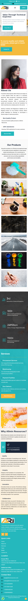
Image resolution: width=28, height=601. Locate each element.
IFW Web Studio (16, 597)
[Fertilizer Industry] (14, 206)
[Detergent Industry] (14, 169)
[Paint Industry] (14, 260)
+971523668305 (13, 450)
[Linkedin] (2, 534)
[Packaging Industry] (14, 188)
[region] (14, 23)
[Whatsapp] (6, 534)
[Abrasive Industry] (14, 224)
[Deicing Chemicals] (14, 242)
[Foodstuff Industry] (14, 278)
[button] (15, 7)
